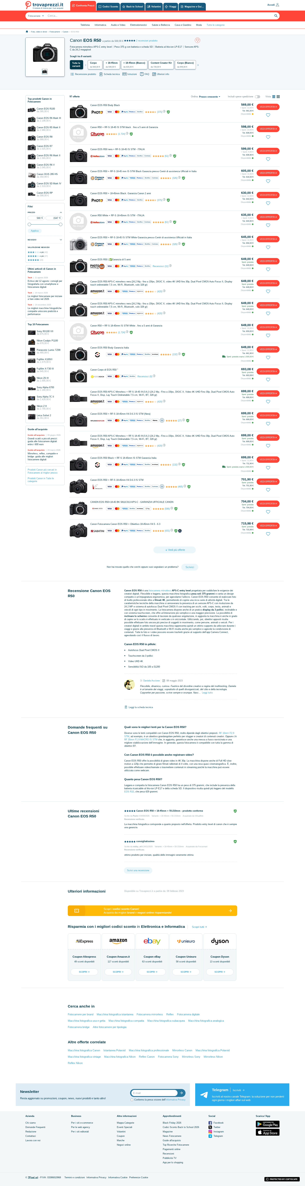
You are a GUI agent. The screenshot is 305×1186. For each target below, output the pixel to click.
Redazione (30, 1131)
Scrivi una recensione (138, 870)
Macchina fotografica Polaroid (213, 1050)
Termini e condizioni (74, 1177)
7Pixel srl (33, 1177)
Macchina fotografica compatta (126, 1020)
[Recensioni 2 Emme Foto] (158, 509)
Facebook (218, 1122)
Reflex (170, 1014)
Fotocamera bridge (78, 1027)
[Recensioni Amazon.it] (150, 291)
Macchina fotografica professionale (149, 1050)
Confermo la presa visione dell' (160, 1099)
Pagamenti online (171, 1149)
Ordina (194, 96)
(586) (167, 508)
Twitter (216, 1127)
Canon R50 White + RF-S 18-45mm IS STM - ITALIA (117, 215)
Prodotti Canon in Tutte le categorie (41, 480)
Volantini (121, 1131)
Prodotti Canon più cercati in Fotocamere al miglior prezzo (42, 471)
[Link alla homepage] (26, 31)
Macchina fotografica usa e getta (86, 1020)
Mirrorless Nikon (213, 1056)
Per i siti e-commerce (82, 1122)
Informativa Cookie (117, 1177)
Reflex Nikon (75, 1062)
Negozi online (124, 1144)
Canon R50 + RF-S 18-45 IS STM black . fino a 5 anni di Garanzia (124, 127)
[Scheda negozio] (97, 112)
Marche (120, 1140)
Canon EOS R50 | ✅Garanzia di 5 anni (110, 259)
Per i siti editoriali (80, 1131)
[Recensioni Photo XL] (150, 112)
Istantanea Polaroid (114, 1050)
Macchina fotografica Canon (84, 1050)
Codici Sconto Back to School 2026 (181, 1127)
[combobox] (35, 15)
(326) (174, 178)
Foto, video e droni (39, 32)
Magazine (168, 1131)
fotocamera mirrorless (160, 590)
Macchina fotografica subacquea (166, 1020)
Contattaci (30, 1136)
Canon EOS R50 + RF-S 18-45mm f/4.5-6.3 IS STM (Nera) (120, 413)
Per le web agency (80, 1127)
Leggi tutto (207, 692)
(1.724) (121, 134)
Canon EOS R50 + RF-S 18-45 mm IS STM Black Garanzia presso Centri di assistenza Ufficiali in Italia (143, 171)
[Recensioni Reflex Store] (158, 156)
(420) (159, 291)
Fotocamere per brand (80, 1014)
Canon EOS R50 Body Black (105, 105)
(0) (150, 376)
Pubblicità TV (170, 1158)
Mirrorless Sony (191, 1056)
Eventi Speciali (124, 1127)
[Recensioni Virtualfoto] (171, 487)
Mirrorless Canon (182, 1050)
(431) (167, 530)
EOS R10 (129, 791)
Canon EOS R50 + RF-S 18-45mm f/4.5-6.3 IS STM (116, 480)
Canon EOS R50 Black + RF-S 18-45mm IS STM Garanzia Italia (123, 458)
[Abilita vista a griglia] (278, 96)
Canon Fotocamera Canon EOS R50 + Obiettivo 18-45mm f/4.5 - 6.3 (125, 524)
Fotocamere (55, 32)
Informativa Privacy (176, 1099)
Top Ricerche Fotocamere (176, 1144)
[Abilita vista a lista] (273, 96)
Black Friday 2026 (172, 1122)
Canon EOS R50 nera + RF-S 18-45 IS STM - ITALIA (117, 149)
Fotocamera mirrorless (150, 1014)
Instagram (218, 1131)
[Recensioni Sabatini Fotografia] (158, 531)
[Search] (276, 15)
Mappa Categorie (125, 1122)
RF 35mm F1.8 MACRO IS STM (141, 739)
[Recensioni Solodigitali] (166, 354)
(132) (174, 354)
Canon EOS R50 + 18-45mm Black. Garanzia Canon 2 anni (120, 193)
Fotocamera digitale (188, 1014)
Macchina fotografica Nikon (120, 1056)
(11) (166, 266)
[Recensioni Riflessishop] (171, 421)
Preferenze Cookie (138, 1177)
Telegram (218, 1136)
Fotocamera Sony (168, 1056)
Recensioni (168, 1153)
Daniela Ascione (151, 680)
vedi (267, 107)
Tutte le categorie (216, 25)
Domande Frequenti (35, 1127)
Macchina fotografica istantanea (115, 1014)
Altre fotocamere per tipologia (109, 1027)
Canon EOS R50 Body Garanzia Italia (109, 347)
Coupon (121, 1136)
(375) (159, 112)
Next (198, 65)
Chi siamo (30, 1122)
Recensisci (158, 266)
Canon (65, 32)
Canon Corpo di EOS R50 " (104, 369)
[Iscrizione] (182, 1093)
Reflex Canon (147, 1056)
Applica (34, 230)
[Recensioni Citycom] (111, 134)
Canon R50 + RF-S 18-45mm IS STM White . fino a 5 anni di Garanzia (126, 325)
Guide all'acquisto (172, 1140)
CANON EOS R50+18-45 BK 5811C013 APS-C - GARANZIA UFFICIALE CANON (131, 502)
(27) (180, 420)
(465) (180, 486)
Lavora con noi (32, 1140)
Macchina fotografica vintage (84, 1056)
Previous (85, 65)
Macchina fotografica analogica (206, 1020)
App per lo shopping (173, 1162)
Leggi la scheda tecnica (141, 707)
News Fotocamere (172, 1136)
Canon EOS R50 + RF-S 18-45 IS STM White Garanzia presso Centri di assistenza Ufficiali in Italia (141, 237)
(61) (167, 156)
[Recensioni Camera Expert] (166, 178)
